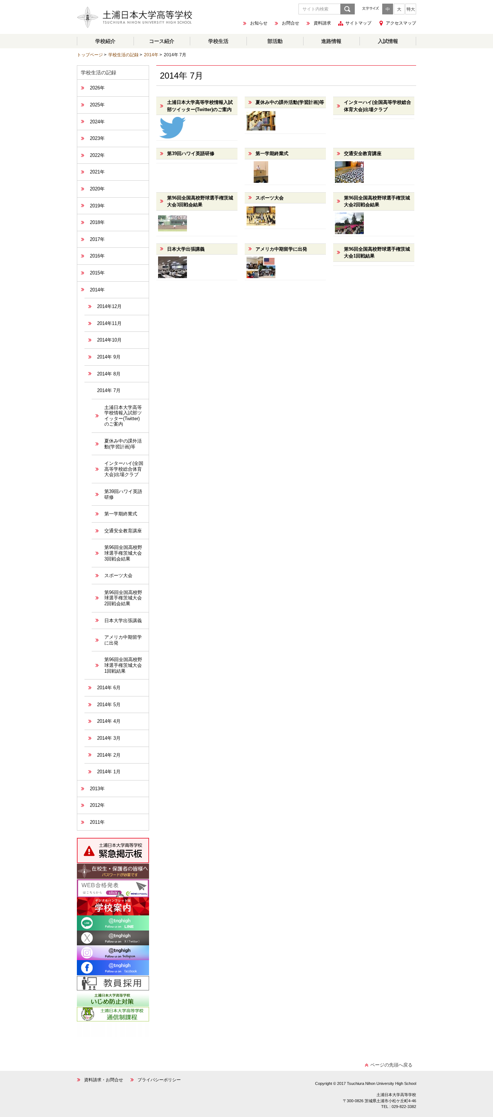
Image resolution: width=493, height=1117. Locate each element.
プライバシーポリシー (159, 1079)
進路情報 (331, 41)
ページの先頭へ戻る (391, 1065)
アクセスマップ (401, 23)
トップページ (90, 54)
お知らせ (258, 23)
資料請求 (322, 23)
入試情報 (388, 41)
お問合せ (290, 23)
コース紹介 (161, 41)
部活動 (275, 41)
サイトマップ (358, 23)
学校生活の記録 (123, 54)
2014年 (151, 54)
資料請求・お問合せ (103, 1079)
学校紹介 (105, 41)
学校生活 (218, 41)
